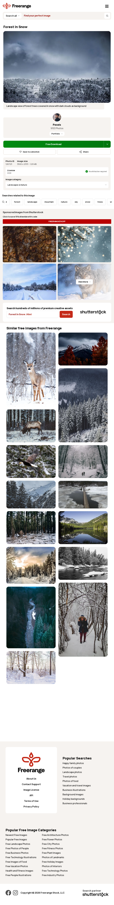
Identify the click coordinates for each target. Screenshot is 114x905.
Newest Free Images (16, 835)
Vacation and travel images (77, 785)
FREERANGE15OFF (57, 221)
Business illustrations (74, 789)
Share (86, 151)
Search (66, 314)
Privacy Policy (31, 806)
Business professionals (75, 803)
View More (83, 281)
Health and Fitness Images (19, 870)
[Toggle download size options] (107, 144)
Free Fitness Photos (52, 848)
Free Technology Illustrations (21, 857)
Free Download (53, 144)
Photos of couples (72, 767)
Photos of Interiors (52, 866)
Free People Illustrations (18, 875)
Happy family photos (73, 763)
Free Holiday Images (52, 861)
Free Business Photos (17, 852)
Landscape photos (72, 772)
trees (86, 202)
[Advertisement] (31, 706)
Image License (31, 789)
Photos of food (70, 781)
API (31, 795)
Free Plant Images (51, 852)
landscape (19, 202)
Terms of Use (31, 801)
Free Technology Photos (55, 870)
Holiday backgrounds (74, 798)
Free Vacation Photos (17, 866)
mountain (35, 202)
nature (50, 202)
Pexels (57, 124)
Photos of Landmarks (53, 857)
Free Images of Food (16, 861)
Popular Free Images (16, 839)
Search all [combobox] (11, 15)
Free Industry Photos (53, 875)
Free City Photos (51, 843)
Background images (73, 794)
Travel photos (70, 776)
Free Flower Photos (52, 839)
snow (74, 202)
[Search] (107, 16)
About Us (31, 778)
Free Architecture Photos (55, 835)
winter (99, 202)
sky (62, 202)
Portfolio (55, 133)
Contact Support (31, 784)
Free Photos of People (17, 848)
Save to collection (31, 151)
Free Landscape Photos (18, 843)
